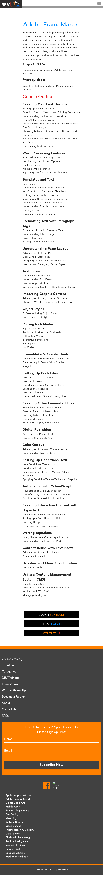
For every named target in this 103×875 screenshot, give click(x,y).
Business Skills (13, 849)
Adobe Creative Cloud (18, 799)
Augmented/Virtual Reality (20, 829)
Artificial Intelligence (17, 841)
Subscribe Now (51, 765)
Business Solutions (15, 853)
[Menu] (99, 4)
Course (51, 615)
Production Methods (17, 856)
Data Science (13, 833)
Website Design (14, 822)
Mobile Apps (13, 806)
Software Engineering (17, 810)
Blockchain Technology (18, 837)
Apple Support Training (18, 795)
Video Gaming (13, 826)
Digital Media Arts (15, 802)
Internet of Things (15, 845)
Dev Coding (12, 814)
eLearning (11, 818)
